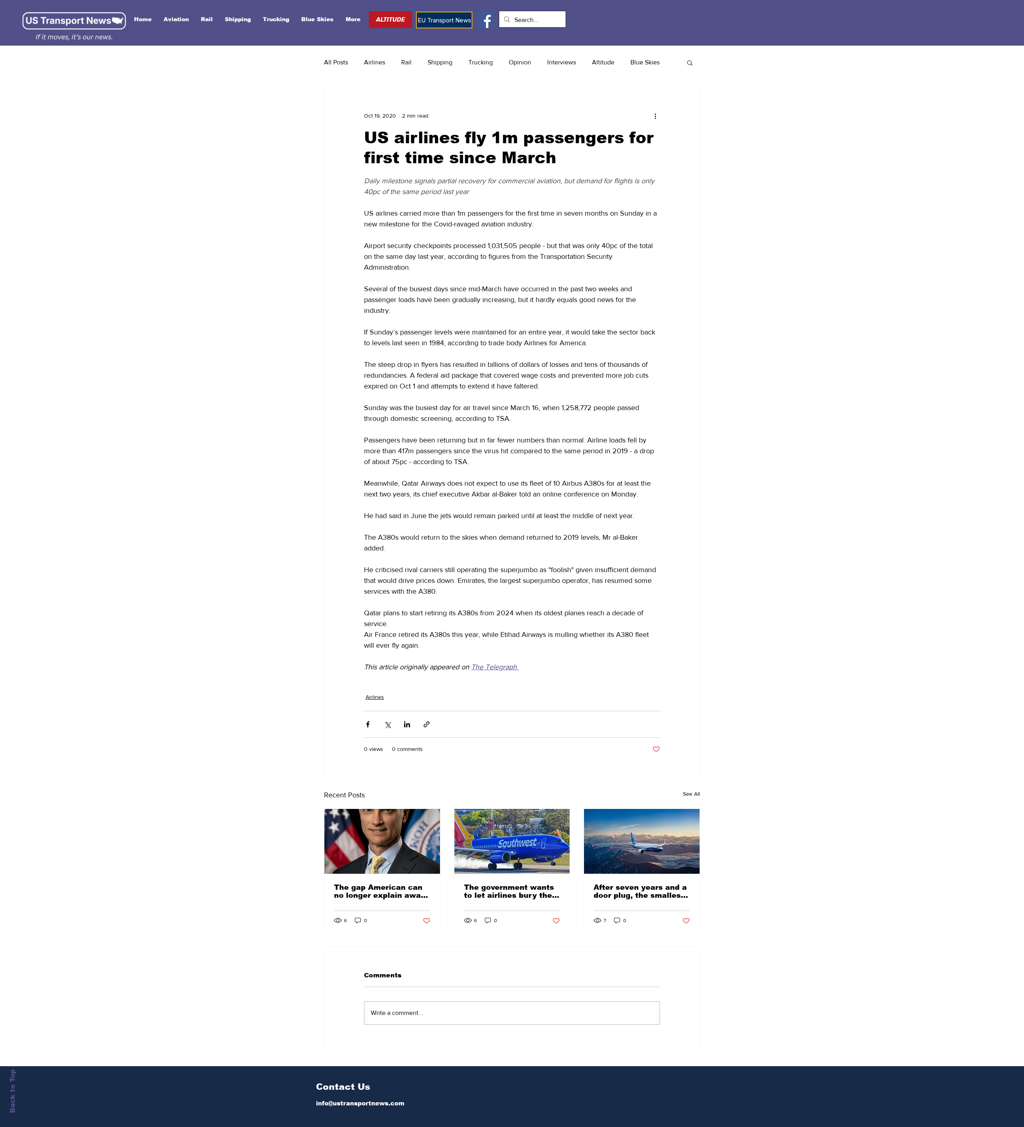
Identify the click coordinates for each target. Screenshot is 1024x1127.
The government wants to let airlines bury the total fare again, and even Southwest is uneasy (509, 891)
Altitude (603, 62)
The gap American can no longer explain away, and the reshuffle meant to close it (381, 891)
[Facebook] (485, 20)
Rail (406, 62)
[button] (690, 62)
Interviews (561, 62)
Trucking (480, 62)
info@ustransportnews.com (360, 1103)
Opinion (520, 62)
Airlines (374, 62)
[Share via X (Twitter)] (387, 724)
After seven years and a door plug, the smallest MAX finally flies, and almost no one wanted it (641, 891)
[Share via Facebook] (368, 724)
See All (691, 794)
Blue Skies (645, 62)
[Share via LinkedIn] (407, 724)
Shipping (440, 62)
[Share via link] (426, 724)
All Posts (336, 62)
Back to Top (12, 1091)
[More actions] (655, 115)
